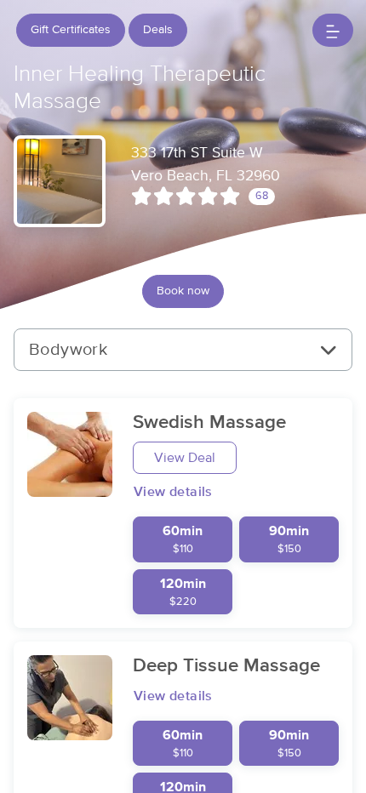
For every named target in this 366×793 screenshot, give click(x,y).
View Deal (184, 458)
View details (173, 492)
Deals (158, 30)
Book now (183, 291)
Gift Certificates (71, 30)
